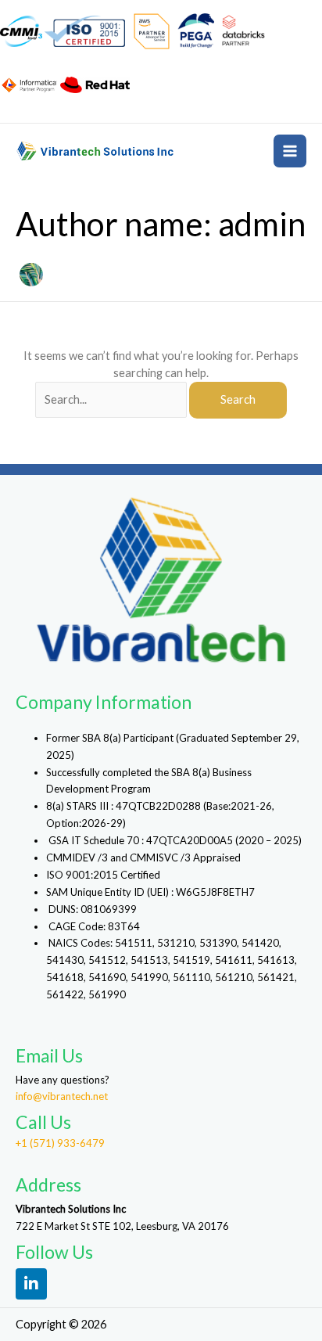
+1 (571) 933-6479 (60, 1143)
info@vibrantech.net (62, 1096)
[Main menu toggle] (290, 151)
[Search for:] (112, 399)
